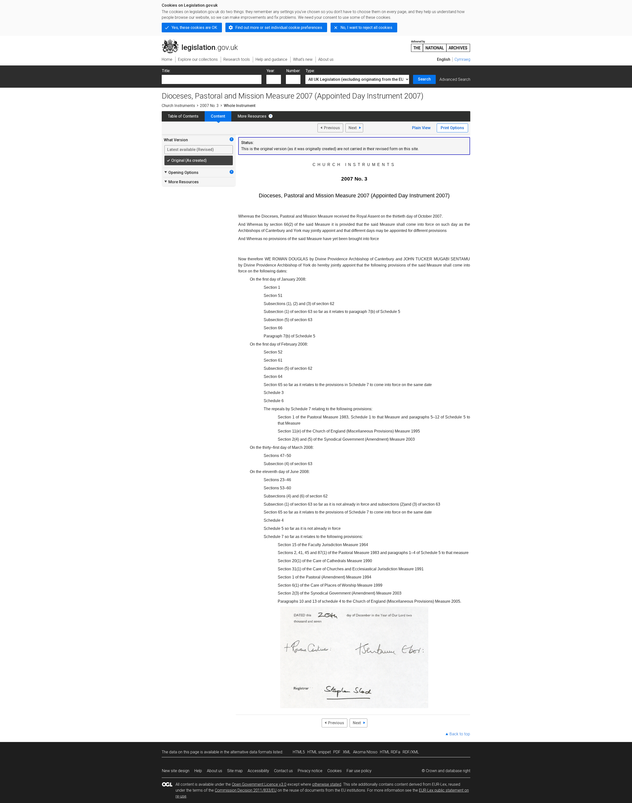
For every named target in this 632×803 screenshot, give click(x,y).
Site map (235, 770)
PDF (336, 752)
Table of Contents (183, 116)
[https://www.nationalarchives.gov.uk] (440, 44)
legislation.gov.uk (202, 41)
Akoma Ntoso (365, 752)
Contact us (283, 770)
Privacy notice (310, 770)
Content (218, 116)
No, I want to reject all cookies (366, 27)
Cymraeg (462, 59)
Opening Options (181, 172)
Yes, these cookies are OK (194, 27)
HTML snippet (319, 752)
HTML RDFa (390, 752)
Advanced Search (454, 79)
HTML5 (299, 752)
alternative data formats (251, 752)
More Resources (251, 116)
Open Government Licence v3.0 (259, 784)
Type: (310, 70)
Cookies (334, 770)
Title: (166, 70)
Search (424, 79)
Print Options (452, 127)
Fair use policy (359, 770)
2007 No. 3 (209, 105)
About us (214, 770)
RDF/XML (411, 752)
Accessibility (258, 770)
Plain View (421, 127)
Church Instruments (178, 105)
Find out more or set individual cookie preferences (278, 27)
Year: (271, 70)
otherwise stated (326, 784)
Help (198, 770)
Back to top (460, 734)
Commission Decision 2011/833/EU (245, 790)
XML (347, 752)
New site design (175, 770)
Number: (293, 70)
